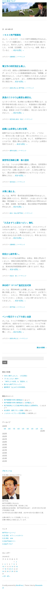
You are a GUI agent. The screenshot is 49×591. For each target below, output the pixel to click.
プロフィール (7, 471)
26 (7, 571)
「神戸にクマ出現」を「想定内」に (16, 381)
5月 (23, 429)
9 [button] (38, 18)
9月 (5, 429)
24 (3, 571)
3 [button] (18, 18)
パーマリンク (21, 56)
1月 (41, 429)
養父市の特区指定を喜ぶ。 (14, 66)
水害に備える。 (9, 191)
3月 (32, 429)
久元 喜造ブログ (8, 1)
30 (17, 571)
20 (10, 569)
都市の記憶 (13, 150)
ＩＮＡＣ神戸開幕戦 (11, 35)
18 (5, 569)
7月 (14, 429)
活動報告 (12, 56)
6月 (18, 429)
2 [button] (14, 18)
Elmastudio (39, 585)
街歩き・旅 (13, 276)
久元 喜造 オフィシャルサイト (12, 535)
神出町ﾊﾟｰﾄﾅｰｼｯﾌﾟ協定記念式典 (16, 285)
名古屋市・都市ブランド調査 (13, 410)
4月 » (8, 576)
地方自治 (12, 119)
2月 (37, 429)
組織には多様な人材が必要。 (15, 129)
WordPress (19, 585)
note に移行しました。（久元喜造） (16, 376)
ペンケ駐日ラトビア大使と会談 (16, 316)
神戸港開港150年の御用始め (13, 400)
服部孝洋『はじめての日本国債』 (15, 387)
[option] (24, 9)
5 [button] (24, 18)
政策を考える (14, 88)
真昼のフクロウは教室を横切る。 (17, 97)
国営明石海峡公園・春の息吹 (15, 160)
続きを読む (18, 50)
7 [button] (31, 18)
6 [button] (28, 18)
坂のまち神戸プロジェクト (13, 384)
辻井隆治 (28, 403)
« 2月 (4, 576)
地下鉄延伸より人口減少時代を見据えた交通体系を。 (22, 405)
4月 (28, 429)
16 (17, 566)
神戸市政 (21, 88)
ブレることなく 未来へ (11, 378)
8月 (9, 429)
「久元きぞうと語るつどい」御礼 (17, 223)
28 (12, 571)
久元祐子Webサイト (9, 541)
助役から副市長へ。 (11, 254)
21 (12, 569)
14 (12, 566)
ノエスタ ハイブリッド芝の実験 (14, 413)
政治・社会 (19, 119)
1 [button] (11, 18)
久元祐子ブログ (7, 544)
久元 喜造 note (7, 538)
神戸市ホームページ (9, 533)
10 (3, 566)
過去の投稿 (42, 347)
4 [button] (21, 18)
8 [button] (35, 18)
